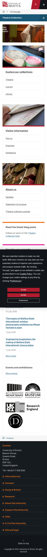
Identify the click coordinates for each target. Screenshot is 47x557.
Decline (23, 295)
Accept (23, 290)
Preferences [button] (15, 281)
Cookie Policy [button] (26, 274)
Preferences (23, 300)
